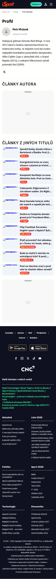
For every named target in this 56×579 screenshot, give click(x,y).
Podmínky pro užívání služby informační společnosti (27, 559)
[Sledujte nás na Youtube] (40, 358)
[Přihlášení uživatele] (45, 4)
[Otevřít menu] (51, 4)
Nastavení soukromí (19, 566)
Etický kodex (48, 569)
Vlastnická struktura (36, 566)
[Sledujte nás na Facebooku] (16, 358)
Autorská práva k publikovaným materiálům (27, 556)
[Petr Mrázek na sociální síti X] (4, 72)
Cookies (43, 562)
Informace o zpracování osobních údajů (24, 562)
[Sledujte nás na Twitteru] (28, 358)
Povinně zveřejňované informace (28, 572)
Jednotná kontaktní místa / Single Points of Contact (22, 569)
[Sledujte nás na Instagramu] (22, 358)
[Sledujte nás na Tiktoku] (34, 358)
